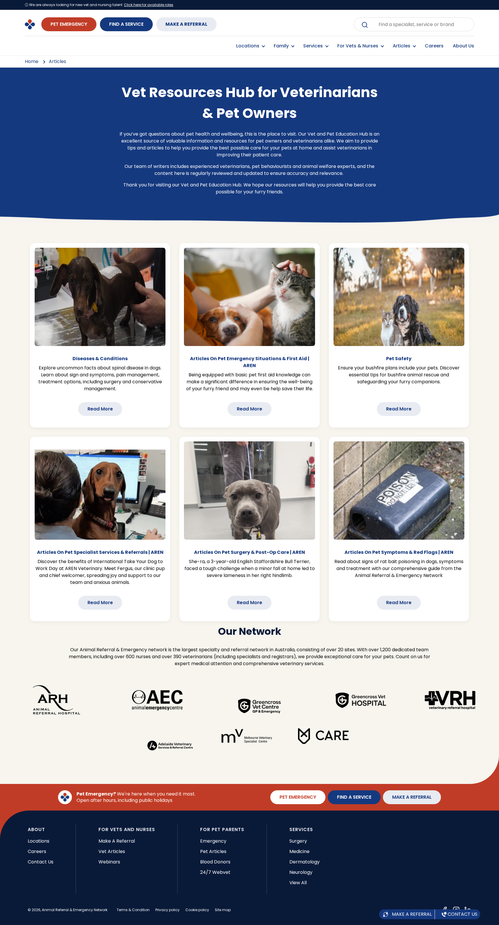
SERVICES (301, 829)
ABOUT (36, 829)
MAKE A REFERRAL (186, 24)
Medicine (299, 851)
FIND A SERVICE (126, 24)
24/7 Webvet (215, 872)
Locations (38, 841)
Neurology (300, 872)
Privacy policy (167, 909)
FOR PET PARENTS (222, 829)
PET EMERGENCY (69, 24)
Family (282, 45)
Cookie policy (197, 909)
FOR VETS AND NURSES (126, 829)
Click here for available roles (148, 5)
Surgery (298, 841)
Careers (434, 45)
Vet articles (111, 851)
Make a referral (116, 841)
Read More (100, 409)
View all (298, 882)
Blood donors (215, 862)
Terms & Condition (133, 909)
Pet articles (213, 851)
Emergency (213, 841)
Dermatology (304, 862)
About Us (463, 45)
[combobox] (418, 24)
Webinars (109, 862)
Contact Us (40, 862)
